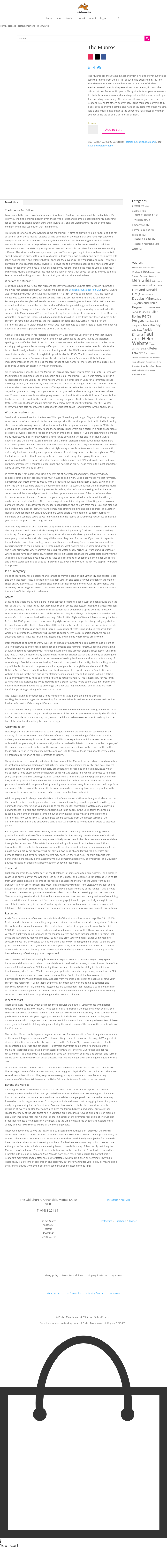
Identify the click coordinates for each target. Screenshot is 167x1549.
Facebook (120, 1220)
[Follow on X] (97, 57)
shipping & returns (96, 1275)
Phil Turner (150, 353)
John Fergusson (153, 308)
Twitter (133, 1220)
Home (3, 25)
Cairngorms (157, 281)
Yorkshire (152, 370)
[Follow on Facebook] (103, 57)
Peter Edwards (144, 350)
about (92, 18)
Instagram (112, 1199)
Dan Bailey (146, 286)
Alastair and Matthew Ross (143, 267)
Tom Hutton (156, 366)
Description (11, 202)
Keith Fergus (141, 318)
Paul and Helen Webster (101, 145)
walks (139, 370)
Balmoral (152, 276)
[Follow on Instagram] (90, 57)
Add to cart (113, 129)
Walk (134, 370)
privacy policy (51, 1275)
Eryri (134, 303)
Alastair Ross (141, 271)
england (157, 299)
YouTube (125, 1199)
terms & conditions (72, 1275)
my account (117, 1275)
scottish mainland (26, 25)
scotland (12, 25)
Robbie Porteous (153, 358)
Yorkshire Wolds (139, 374)
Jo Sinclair (144, 311)
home (49, 18)
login (103, 18)
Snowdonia (146, 366)
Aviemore (144, 276)
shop (59, 18)
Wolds (144, 370)
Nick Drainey (151, 325)
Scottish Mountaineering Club (85, 289)
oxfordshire (137, 330)
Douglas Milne (143, 298)
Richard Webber (138, 358)
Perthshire (144, 349)
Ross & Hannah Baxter (141, 362)
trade (69, 18)
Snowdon (136, 366)
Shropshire (156, 362)
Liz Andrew (149, 321)
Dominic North (147, 294)
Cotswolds (136, 286)
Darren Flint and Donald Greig (147, 289)
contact (81, 18)
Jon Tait (135, 312)
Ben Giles (142, 280)
